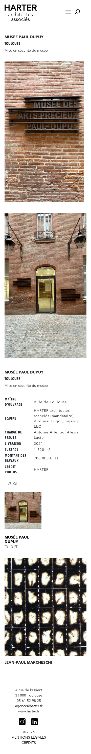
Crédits (28, 742)
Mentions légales (28, 737)
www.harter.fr (28, 711)
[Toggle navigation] (68, 12)
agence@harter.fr (28, 706)
